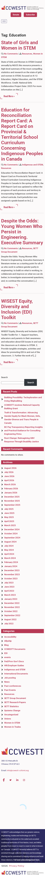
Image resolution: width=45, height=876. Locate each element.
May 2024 (9, 550)
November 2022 (12, 607)
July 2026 (9, 472)
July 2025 (9, 509)
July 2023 (9, 582)
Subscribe (30, 15)
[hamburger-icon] (4, 21)
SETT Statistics (11, 706)
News (7, 682)
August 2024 (10, 541)
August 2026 (10, 468)
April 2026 (9, 480)
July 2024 (9, 546)
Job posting (10, 677)
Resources (27, 53)
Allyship (8, 641)
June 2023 (9, 586)
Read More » (9, 96)
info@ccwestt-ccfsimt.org (18, 770)
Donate (16, 15)
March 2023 (10, 595)
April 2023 (9, 591)
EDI (6, 653)
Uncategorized (11, 714)
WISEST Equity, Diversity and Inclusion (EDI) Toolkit (17, 309)
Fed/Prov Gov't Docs (14, 661)
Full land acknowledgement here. (27, 860)
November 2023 (12, 574)
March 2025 (10, 525)
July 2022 (9, 623)
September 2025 (12, 505)
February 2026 (11, 488)
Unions (7, 718)
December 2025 (12, 496)
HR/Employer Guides (14, 665)
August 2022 (10, 619)
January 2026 (10, 492)
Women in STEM (12, 723)
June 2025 (9, 513)
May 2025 (9, 517)
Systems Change (12, 710)
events (7, 657)
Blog (6, 645)
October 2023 (11, 578)
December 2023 (12, 570)
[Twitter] (10, 780)
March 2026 (10, 484)
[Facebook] (3, 780)
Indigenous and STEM (32, 164)
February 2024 (11, 562)
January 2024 (10, 566)
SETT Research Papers (15, 702)
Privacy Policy (16, 866)
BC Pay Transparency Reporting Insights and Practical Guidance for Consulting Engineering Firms (23, 430)
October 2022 (11, 611)
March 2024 (10, 558)
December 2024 (12, 529)
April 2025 (9, 521)
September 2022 (12, 615)
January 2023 (10, 599)
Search (4, 377)
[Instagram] (24, 780)
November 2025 (12, 501)
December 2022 (12, 603)
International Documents (16, 673)
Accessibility (10, 637)
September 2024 (12, 537)
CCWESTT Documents (14, 649)
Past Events (10, 690)
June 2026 (9, 476)
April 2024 (9, 554)
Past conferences (12, 686)
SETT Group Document (15, 698)
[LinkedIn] (17, 780)
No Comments (11, 53)
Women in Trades (12, 727)
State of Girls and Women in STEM (19, 45)
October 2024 (11, 533)
